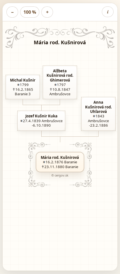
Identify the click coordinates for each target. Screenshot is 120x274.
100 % (29, 12)
